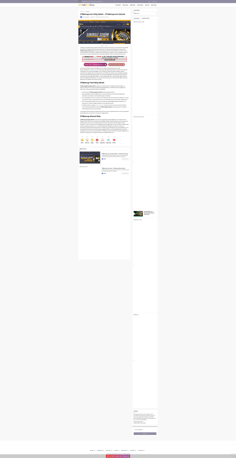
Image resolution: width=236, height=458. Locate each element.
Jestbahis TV (141, 450)
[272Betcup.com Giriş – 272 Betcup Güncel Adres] (90, 212)
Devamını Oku (125, 158)
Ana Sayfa (118, 5)
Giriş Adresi (125, 5)
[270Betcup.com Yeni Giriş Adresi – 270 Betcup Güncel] (90, 158)
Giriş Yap (155, 1)
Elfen (84, 17)
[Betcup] (104, 58)
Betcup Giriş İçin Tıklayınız (115, 64)
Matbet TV (92, 450)
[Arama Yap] (149, 1)
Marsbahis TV (100, 450)
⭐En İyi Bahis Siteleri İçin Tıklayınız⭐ (118, 456)
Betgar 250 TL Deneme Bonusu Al (94, 64)
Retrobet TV (109, 450)
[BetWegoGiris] (86, 5)
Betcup (96, 126)
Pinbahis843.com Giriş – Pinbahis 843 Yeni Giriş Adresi (92, 1)
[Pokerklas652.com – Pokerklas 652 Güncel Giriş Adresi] (138, 214)
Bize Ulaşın (153, 5)
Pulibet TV (116, 450)
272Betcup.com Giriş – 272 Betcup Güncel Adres (113, 168)
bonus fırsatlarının (99, 105)
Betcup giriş (96, 70)
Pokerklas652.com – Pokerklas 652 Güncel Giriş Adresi (149, 213)
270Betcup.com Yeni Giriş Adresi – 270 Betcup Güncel (115, 153)
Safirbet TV (133, 450)
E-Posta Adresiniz (139, 429)
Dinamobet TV (124, 450)
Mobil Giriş (132, 5)
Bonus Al (147, 5)
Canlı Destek (140, 5)
